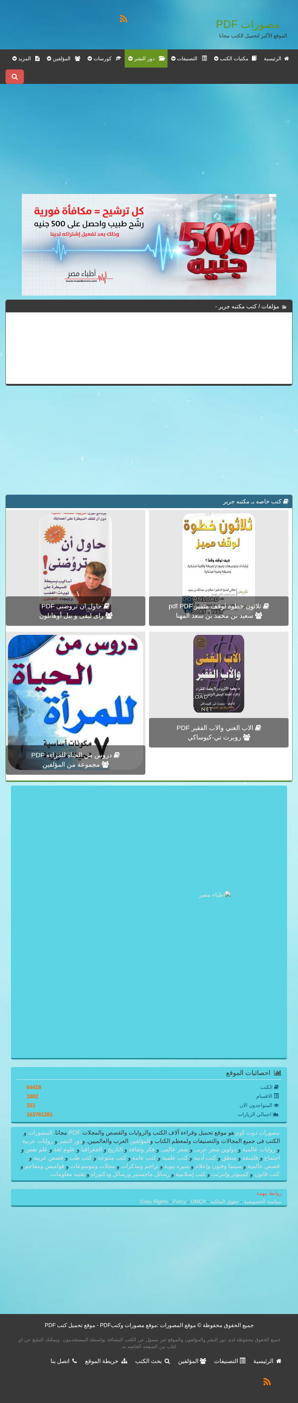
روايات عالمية (259, 1149)
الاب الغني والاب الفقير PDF (216, 727)
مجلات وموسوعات (93, 1166)
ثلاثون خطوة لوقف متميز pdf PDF (216, 606)
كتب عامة (144, 1158)
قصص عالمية (263, 1166)
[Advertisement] (149, 143)
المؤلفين (139, 1141)
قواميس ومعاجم (44, 1166)
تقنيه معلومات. (67, 1174)
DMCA (198, 1201)
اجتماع (271, 1158)
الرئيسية (274, 58)
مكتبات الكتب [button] (234, 58)
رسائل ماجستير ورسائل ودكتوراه (130, 1174)
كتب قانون (266, 1174)
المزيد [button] (26, 58)
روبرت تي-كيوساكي (215, 737)
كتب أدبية (205, 1158)
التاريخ (115, 1149)
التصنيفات (226, 1361)
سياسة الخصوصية (262, 1201)
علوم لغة (64, 1149)
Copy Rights (154, 1201)
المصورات (39, 1133)
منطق (229, 1158)
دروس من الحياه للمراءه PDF (72, 755)
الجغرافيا (92, 1149)
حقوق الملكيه (224, 1201)
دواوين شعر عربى (215, 1149)
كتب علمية (175, 1158)
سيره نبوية (177, 1166)
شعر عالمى (174, 1149)
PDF (75, 1133)
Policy (180, 1201)
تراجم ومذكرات (140, 1166)
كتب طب (80, 1158)
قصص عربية (48, 1158)
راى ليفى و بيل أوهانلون (72, 615)
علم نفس (36, 1149)
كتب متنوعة (112, 1158)
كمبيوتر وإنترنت (230, 1174)
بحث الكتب (150, 1361)
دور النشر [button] (146, 58)
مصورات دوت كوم (257, 1133)
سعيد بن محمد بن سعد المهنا (215, 615)
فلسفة (250, 1158)
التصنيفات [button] (189, 58)
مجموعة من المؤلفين (72, 764)
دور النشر (70, 1141)
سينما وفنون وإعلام (218, 1166)
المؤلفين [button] (63, 58)
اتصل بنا (61, 1361)
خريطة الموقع (103, 1361)
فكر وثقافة (141, 1149)
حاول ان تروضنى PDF (72, 606)
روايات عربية (38, 1141)
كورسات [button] (104, 58)
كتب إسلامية (190, 1174)
